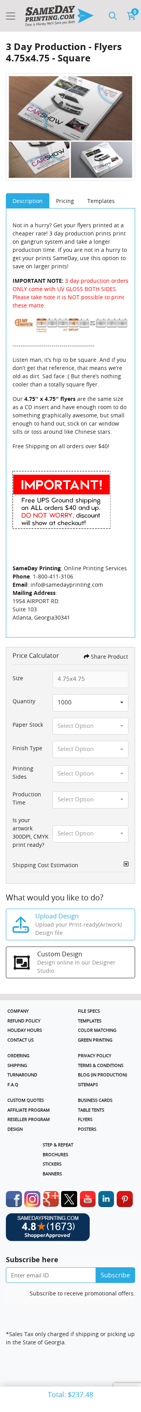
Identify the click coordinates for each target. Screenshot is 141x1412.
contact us (20, 1040)
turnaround (22, 1075)
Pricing (65, 201)
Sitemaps (88, 1084)
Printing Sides (23, 772)
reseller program (28, 1119)
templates (89, 1021)
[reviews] (70, 1231)
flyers (85, 1119)
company (18, 1011)
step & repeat (58, 1145)
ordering (18, 1055)
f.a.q (12, 1084)
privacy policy (94, 1055)
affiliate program (28, 1110)
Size (18, 678)
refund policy (23, 1021)
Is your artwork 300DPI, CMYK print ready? (31, 832)
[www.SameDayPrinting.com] (59, 16)
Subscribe (115, 1275)
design (15, 1129)
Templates (101, 201)
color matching (97, 1030)
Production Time (27, 798)
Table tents (91, 1110)
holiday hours (24, 1030)
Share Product (109, 656)
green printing (95, 1040)
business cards (95, 1100)
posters (87, 1129)
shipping (17, 1065)
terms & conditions (100, 1065)
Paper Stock (28, 724)
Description (28, 201)
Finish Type (27, 748)
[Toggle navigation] (10, 16)
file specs (89, 1011)
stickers (52, 1164)
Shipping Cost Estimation (45, 865)
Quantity (24, 701)
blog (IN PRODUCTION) (102, 1075)
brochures (55, 1154)
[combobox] (90, 702)
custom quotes (25, 1100)
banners (52, 1174)
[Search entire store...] (113, 16)
